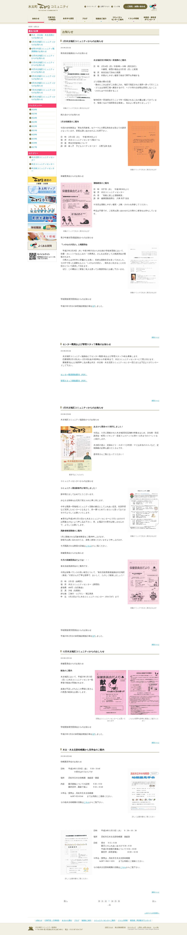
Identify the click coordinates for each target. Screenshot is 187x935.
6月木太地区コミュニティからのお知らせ (43, 98)
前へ (66, 901)
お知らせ (36, 26)
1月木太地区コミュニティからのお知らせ (83, 408)
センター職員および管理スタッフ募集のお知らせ (87, 344)
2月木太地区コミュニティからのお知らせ (83, 41)
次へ (154, 901)
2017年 (34, 147)
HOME (30, 26)
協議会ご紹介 (86, 920)
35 (115, 901)
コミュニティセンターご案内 (104, 920)
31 (102, 901)
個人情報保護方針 (120, 927)
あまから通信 (67, 920)
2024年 (34, 118)
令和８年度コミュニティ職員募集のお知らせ (42, 50)
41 (110, 905)
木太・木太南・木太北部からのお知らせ (42, 36)
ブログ (76, 920)
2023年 (34, 122)
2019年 (34, 139)
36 (119, 901)
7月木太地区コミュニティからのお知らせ (43, 91)
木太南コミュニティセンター (42, 169)
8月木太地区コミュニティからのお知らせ (43, 84)
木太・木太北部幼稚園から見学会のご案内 (83, 750)
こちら (88, 546)
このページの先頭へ (151, 913)
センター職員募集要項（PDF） (74, 375)
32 (106, 901)
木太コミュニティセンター (42, 164)
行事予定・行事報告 (52, 920)
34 (112, 901)
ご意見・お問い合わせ (144, 927)
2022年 (34, 126)
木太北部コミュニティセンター (42, 158)
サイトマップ (91, 6)
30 (99, 901)
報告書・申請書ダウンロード (140, 920)
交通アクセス (105, 6)
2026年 (34, 110)
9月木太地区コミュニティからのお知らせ (43, 77)
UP (93, 306)
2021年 (34, 130)
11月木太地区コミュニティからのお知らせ (42, 63)
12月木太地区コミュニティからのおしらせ (83, 651)
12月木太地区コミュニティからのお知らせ (42, 57)
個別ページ (155, 337)
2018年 (34, 143)
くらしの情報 (123, 920)
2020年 (34, 135)
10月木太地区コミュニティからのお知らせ (42, 70)
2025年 (34, 114)
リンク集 (117, 6)
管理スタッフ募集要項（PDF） (74, 381)
